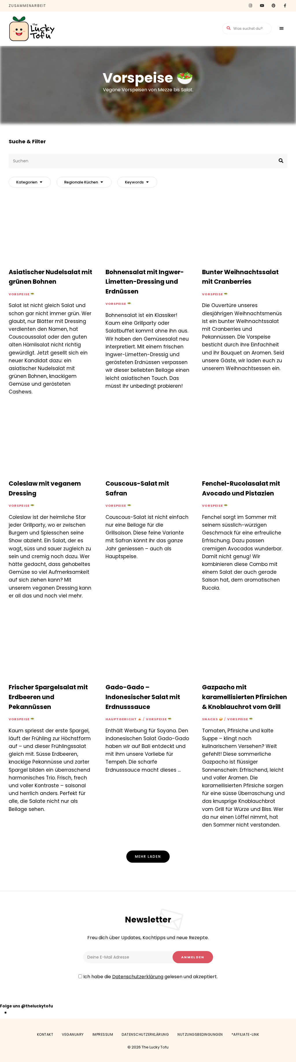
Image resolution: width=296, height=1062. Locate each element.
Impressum (102, 1034)
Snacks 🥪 (212, 719)
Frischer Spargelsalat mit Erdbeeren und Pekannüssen (48, 697)
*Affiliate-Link (245, 1034)
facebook (285, 6)
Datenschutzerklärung (137, 976)
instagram (250, 6)
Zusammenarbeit (27, 5)
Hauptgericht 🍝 (124, 719)
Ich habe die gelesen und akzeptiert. (150, 976)
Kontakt (45, 1034)
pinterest (273, 6)
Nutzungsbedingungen (200, 1034)
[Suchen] (148, 160)
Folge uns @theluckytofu (26, 1006)
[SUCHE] (278, 161)
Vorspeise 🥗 (22, 294)
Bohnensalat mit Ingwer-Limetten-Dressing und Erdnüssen (145, 282)
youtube (262, 6)
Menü (281, 28)
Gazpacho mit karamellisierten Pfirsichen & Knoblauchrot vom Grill (244, 697)
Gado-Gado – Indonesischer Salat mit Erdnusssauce (143, 697)
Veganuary (73, 1034)
